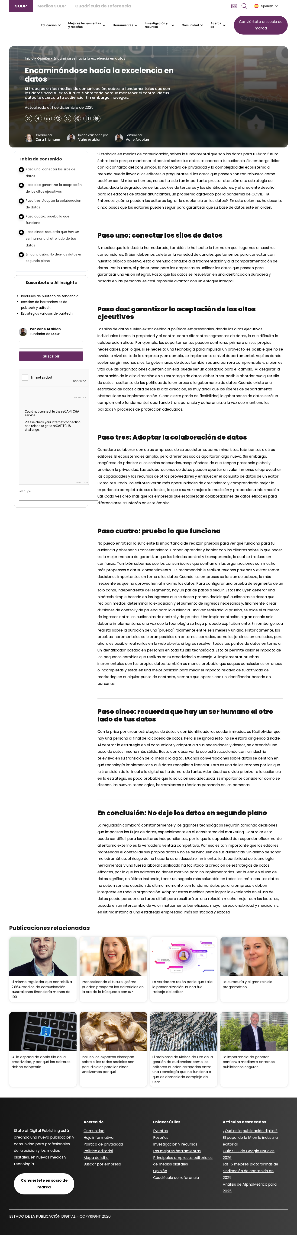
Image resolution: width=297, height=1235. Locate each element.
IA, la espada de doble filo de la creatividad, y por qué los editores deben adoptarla (41, 1061)
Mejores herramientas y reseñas (84, 25)
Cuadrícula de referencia (103, 6)
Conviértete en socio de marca (261, 25)
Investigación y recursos (156, 25)
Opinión (43, 58)
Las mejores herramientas (177, 1151)
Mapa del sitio (96, 1157)
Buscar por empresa (102, 1164)
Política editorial (98, 1151)
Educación (49, 25)
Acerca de (215, 25)
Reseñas (160, 1137)
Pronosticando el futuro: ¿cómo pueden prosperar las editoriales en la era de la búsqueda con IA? (113, 986)
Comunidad (190, 25)
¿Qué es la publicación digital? (250, 1130)
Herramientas (123, 25)
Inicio (29, 58)
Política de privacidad (103, 1144)
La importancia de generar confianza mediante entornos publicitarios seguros (249, 1061)
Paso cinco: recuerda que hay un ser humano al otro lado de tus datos (52, 239)
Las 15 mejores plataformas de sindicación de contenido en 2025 (250, 1171)
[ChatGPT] (57, 118)
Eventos (160, 1130)
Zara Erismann (48, 139)
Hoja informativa (98, 1137)
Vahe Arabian (89, 139)
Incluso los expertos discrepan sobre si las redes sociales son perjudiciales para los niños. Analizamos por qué (108, 1064)
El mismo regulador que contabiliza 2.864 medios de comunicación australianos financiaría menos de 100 (42, 989)
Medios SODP (51, 6)
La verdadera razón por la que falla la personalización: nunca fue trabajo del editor (182, 986)
